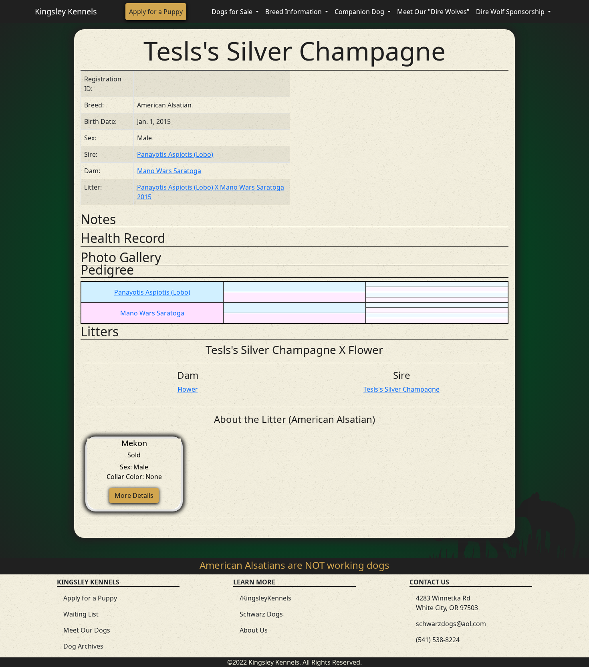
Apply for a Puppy (156, 11)
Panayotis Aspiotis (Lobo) (175, 154)
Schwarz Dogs (261, 614)
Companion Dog (360, 11)
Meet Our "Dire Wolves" (433, 11)
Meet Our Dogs (86, 630)
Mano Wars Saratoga (169, 170)
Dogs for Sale (233, 11)
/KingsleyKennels (265, 598)
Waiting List (81, 614)
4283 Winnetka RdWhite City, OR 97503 (447, 603)
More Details (134, 495)
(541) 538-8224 (438, 639)
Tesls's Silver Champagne (401, 389)
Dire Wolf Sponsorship (511, 11)
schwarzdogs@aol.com (451, 623)
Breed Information (294, 11)
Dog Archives (83, 646)
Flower (188, 389)
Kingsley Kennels (66, 11)
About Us (254, 630)
